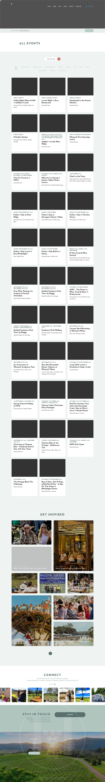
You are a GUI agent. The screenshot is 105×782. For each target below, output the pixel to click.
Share (88, 30)
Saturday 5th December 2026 (52, 479)
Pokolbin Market (21, 137)
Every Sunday (18, 134)
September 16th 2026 (21, 362)
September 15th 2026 (77, 326)
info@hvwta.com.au (53, 750)
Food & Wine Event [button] (50, 67)
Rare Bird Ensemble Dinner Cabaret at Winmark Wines (50, 367)
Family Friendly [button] (43, 70)
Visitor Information (34, 747)
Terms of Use (70, 744)
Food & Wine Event (84, 179)
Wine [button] (81, 67)
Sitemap (71, 741)
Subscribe (70, 714)
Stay (60, 6)
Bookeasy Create (62, 779)
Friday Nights (19, 98)
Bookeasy (47, 779)
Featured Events (74, 179)
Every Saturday (75, 98)
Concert (44, 372)
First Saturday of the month (80, 134)
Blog (34, 749)
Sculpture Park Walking (52, 330)
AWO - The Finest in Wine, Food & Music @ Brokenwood (79, 292)
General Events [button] (37, 67)
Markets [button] (87, 67)
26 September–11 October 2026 (24, 401)
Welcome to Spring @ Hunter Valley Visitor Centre (51, 180)
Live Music (88, 181)
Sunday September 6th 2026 (23, 212)
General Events (18, 105)
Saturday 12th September (79, 287)
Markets (25, 139)
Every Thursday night (50, 98)
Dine (65, 6)
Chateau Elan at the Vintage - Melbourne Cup (50, 445)
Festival (72, 260)
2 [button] (54, 653)
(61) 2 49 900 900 (52, 749)
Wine (54, 6)
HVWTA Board (71, 747)
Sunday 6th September (50, 249)
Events (71, 6)
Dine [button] (75, 67)
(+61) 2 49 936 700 (53, 756)
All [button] (16, 67)
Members (70, 749)
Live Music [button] (53, 70)
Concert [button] (68, 67)
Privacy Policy (70, 743)
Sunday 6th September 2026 (79, 212)
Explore (78, 6)
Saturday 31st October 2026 (79, 401)
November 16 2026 (19, 479)
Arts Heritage (54, 296)
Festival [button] (60, 67)
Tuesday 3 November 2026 (50, 440)
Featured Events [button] (25, 67)
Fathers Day (56, 219)
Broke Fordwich (26, 298)
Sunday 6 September (49, 212)
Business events (34, 753)
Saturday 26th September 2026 (80, 362)
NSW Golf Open (77, 444)
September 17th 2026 (49, 362)
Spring (61, 185)
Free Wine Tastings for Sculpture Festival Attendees (23, 293)
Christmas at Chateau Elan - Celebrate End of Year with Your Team (24, 446)
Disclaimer (71, 746)
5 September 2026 (75, 173)
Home (13, 30)
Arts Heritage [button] (62, 70)
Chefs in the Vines (77, 176)
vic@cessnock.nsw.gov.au (52, 758)
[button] (58, 59)
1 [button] (50, 653)
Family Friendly (27, 105)
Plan (49, 6)
